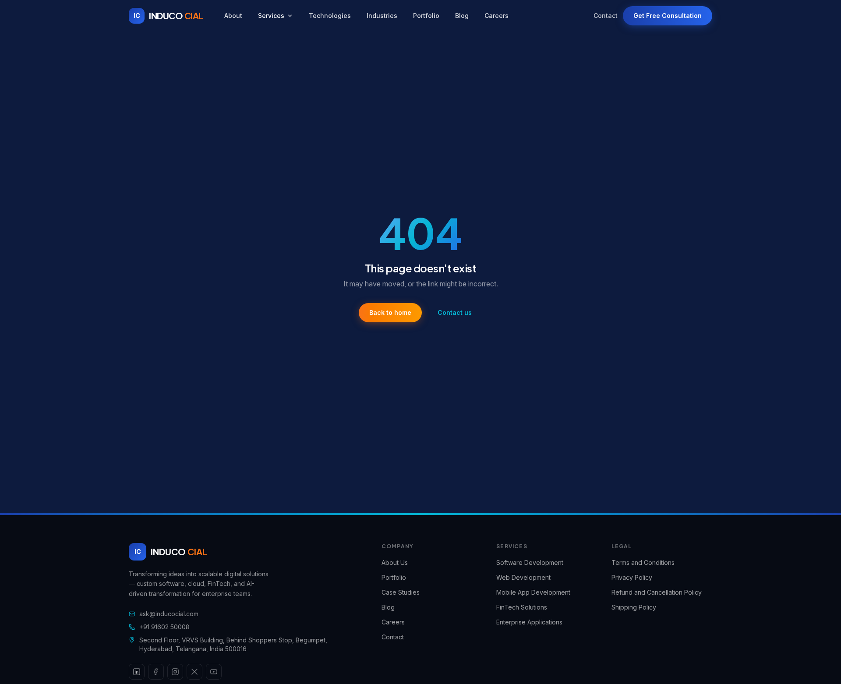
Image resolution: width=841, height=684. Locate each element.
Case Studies (401, 592)
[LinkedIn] (137, 672)
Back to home (390, 312)
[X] (194, 672)
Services (271, 15)
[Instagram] (175, 672)
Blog (462, 15)
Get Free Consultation (667, 15)
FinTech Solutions (521, 607)
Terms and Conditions (643, 562)
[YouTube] (214, 672)
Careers (496, 15)
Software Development (529, 562)
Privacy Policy (631, 577)
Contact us (455, 312)
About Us (395, 562)
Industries (382, 15)
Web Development (523, 577)
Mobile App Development (533, 592)
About (233, 15)
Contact (606, 15)
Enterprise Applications (529, 622)
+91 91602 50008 (164, 627)
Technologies (330, 15)
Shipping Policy (633, 607)
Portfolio (426, 15)
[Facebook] (156, 672)
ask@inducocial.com (168, 613)
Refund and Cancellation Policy (656, 592)
